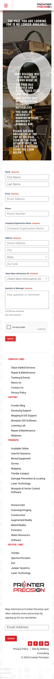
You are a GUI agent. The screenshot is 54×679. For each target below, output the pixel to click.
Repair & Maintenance (23, 372)
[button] (6, 5)
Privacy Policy (18, 392)
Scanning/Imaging (21, 510)
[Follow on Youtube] (46, 643)
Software (16, 540)
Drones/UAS (18, 505)
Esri (13, 563)
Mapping (16, 468)
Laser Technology (21, 483)
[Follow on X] (41, 643)
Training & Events (20, 377)
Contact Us (17, 387)
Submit (10, 339)
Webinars (16, 435)
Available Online (20, 448)
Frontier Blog (18, 405)
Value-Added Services (23, 367)
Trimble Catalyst (20, 473)
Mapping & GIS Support (24, 415)
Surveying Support (21, 410)
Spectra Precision (20, 558)
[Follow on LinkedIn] (30, 643)
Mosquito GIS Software (24, 420)
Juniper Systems (20, 568)
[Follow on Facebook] (35, 643)
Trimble (15, 553)
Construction (18, 515)
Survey (15, 463)
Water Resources (20, 535)
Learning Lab (18, 425)
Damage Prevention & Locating (28, 478)
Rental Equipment (21, 458)
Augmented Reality (21, 520)
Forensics (16, 530)
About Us (16, 382)
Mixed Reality (18, 525)
